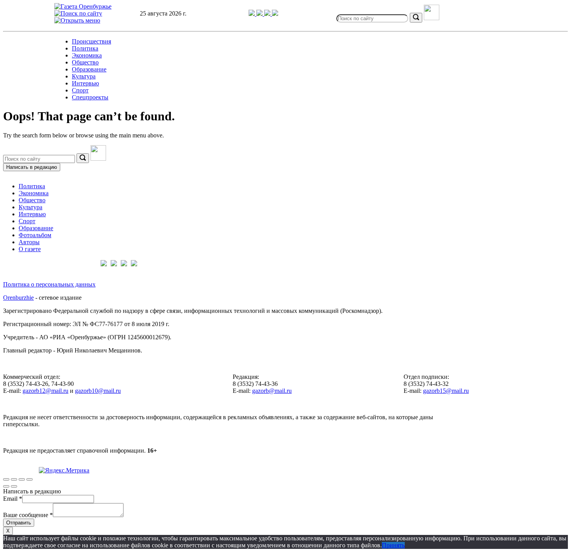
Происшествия (91, 41)
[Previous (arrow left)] (6, 486)
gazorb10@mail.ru (98, 390)
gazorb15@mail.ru (446, 390)
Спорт (80, 90)
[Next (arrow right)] (14, 486)
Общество (85, 62)
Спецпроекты (90, 97)
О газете (30, 249)
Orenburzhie (18, 297)
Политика (85, 48)
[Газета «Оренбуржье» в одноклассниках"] (268, 13)
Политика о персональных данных (49, 284)
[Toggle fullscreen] (22, 479)
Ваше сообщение (28, 515)
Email (12, 498)
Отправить (18, 523)
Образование (89, 69)
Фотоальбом (35, 235)
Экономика (87, 55)
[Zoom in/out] (29, 479)
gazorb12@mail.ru (45, 390)
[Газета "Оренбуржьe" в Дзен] (275, 13)
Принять (393, 545)
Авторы (29, 242)
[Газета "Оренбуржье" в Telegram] (252, 13)
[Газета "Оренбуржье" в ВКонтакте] (260, 13)
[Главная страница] (82, 6)
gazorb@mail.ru (272, 390)
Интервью (85, 83)
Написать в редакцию (31, 167)
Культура (84, 76)
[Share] (14, 479)
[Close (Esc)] (6, 479)
